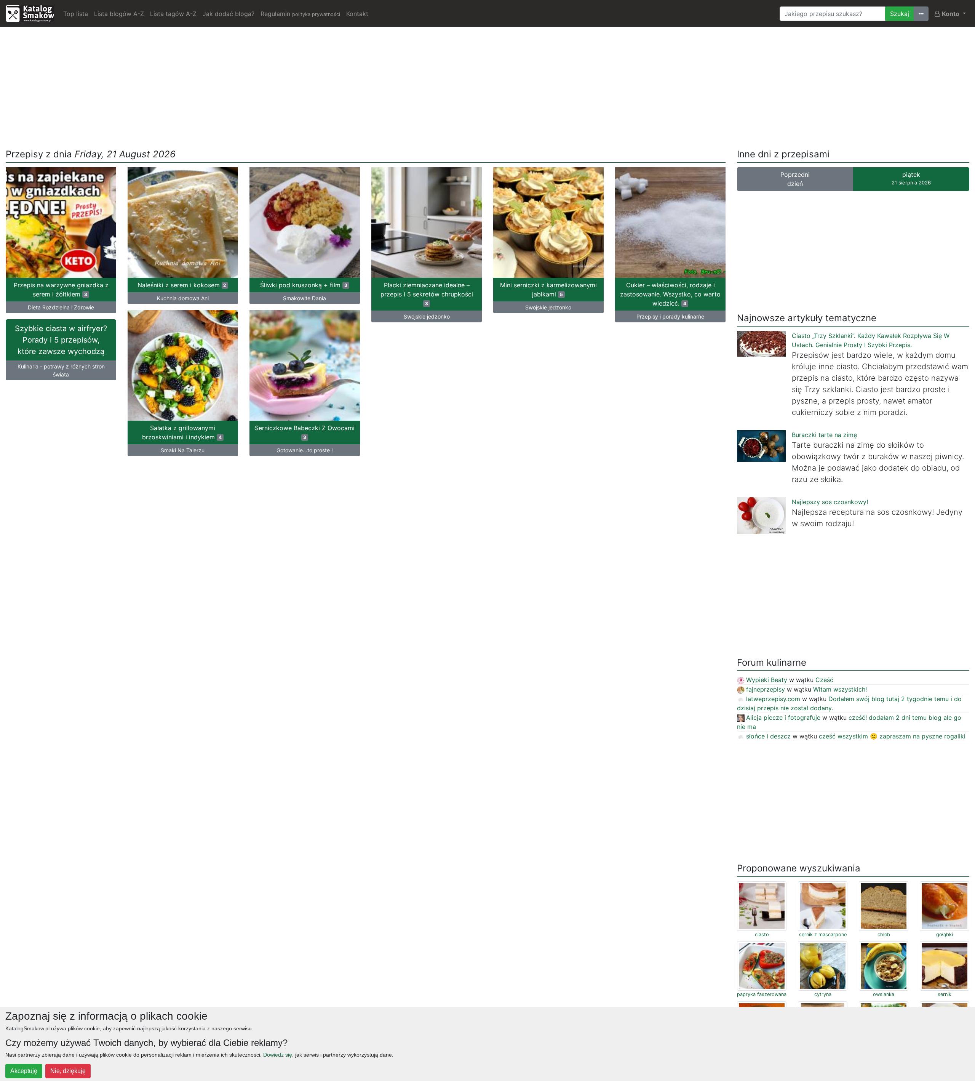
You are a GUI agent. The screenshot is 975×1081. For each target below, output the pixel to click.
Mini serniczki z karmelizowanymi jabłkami (548, 289)
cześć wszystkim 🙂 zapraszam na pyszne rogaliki (892, 736)
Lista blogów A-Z (119, 14)
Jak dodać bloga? (228, 14)
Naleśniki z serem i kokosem (182, 285)
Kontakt (357, 14)
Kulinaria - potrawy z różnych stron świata (61, 370)
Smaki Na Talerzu (183, 450)
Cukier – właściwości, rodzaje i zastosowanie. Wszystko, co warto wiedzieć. (670, 294)
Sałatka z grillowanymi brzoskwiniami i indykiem (182, 432)
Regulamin (300, 14)
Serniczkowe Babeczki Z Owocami (305, 432)
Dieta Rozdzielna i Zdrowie (61, 307)
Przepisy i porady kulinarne (670, 316)
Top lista (75, 14)
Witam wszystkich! (840, 689)
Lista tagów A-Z (173, 14)
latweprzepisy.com (773, 699)
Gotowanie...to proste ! (305, 450)
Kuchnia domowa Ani (183, 298)
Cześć (824, 680)
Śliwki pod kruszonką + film (303, 285)
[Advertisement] (487, 86)
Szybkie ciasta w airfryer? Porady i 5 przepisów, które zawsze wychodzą (61, 340)
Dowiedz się (277, 1055)
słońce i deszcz (768, 736)
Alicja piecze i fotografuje (783, 717)
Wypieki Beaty (766, 680)
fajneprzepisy (765, 689)
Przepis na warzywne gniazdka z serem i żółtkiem (61, 289)
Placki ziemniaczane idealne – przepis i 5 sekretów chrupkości (426, 293)
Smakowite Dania (304, 298)
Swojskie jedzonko (427, 316)
